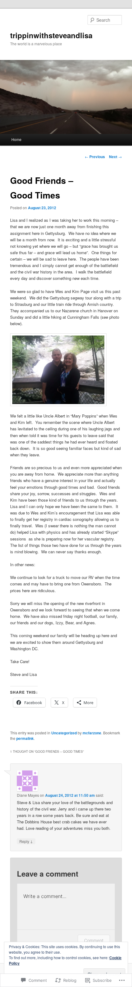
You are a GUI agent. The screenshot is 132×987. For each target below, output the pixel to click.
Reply (26, 841)
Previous (95, 156)
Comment (93, 940)
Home (16, 139)
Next (115, 156)
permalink (25, 738)
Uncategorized (64, 733)
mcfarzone (92, 733)
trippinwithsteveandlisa (51, 35)
